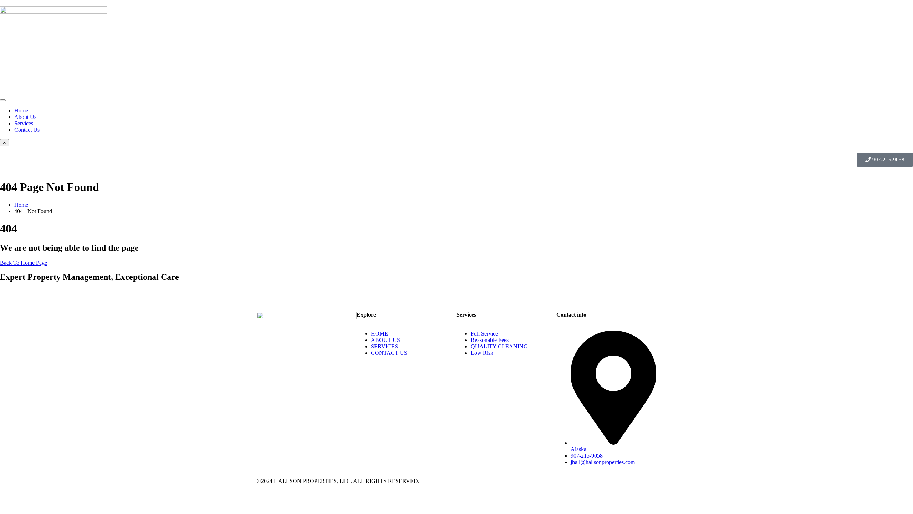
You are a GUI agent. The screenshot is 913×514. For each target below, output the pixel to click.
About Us (25, 117)
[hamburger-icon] (3, 100)
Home (21, 110)
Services (23, 123)
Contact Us (27, 130)
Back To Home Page (23, 263)
